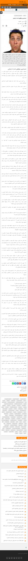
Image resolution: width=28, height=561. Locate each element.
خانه (24, 15)
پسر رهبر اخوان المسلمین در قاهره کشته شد (15, 523)
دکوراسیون (11, 415)
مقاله (16, 431)
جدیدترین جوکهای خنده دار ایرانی (19, 18)
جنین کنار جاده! (21, 476)
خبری (15, 412)
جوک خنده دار (11, 410)
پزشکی (20, 407)
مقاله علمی (11, 431)
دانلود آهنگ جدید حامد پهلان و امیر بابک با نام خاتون (13, 540)
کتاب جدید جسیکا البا (20, 491)
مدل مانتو (13, 430)
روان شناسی (19, 417)
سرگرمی (13, 418)
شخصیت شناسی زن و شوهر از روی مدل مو (15, 532)
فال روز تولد (15, 423)
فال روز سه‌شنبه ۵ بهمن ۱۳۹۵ (19, 450)
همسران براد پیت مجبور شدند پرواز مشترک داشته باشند (13, 500)
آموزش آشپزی (15, 399)
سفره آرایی (7, 418)
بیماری (9, 405)
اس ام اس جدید (11, 402)
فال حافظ (20, 423)
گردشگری (23, 428)
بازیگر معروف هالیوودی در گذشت (17, 503)
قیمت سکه (23, 426)
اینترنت (18, 405)
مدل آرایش (8, 428)
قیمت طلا (17, 426)
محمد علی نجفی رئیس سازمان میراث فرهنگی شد (14, 514)
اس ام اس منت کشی (9, 404)
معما (20, 431)
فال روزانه (8, 423)
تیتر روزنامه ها (22, 410)
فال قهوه (20, 425)
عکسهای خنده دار (5, 420)
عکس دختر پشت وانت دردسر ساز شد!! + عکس (15, 520)
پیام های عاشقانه (13, 407)
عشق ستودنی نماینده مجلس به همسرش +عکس (14, 511)
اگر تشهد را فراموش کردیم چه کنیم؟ (10, 9)
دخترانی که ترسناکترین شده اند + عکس (16, 497)
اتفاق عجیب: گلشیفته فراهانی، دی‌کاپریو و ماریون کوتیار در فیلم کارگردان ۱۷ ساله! (13, 526)
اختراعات (13, 400)
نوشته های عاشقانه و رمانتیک (19, 446)
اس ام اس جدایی (20, 402)
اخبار (24, 400)
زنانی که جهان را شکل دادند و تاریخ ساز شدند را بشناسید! (14, 448)
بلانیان (18, 387)
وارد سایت (15, 460)
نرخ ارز (6, 431)
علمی (24, 422)
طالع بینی (20, 420)
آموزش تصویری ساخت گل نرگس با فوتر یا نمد (15, 470)
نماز (24, 433)
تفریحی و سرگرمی (18, 15)
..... (26, 555)
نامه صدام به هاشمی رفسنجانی (18, 488)
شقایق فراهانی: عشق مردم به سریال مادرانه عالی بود (14, 485)
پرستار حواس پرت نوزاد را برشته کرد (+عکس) (15, 537)
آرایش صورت (23, 399)
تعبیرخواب (20, 408)
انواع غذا (23, 405)
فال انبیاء (7, 422)
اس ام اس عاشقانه (18, 404)
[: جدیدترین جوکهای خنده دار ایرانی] (3, 26)
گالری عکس (6, 426)
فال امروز (12, 422)
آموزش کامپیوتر (8, 399)
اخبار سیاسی (19, 400)
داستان (11, 413)
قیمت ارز (6, 425)
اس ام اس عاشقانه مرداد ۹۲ (19, 494)
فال (17, 422)
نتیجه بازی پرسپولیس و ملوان (18, 505)
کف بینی (11, 426)
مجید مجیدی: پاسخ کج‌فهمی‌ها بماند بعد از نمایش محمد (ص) (13, 480)
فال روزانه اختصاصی (20, 473)
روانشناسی (13, 417)
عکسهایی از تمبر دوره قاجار (20, 444)
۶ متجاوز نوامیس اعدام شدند (18, 482)
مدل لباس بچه (19, 430)
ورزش (21, 433)
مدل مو (7, 430)
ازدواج (8, 400)
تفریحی (10, 408)
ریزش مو (23, 418)
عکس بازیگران (13, 420)
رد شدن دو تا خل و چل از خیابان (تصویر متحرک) (15, 535)
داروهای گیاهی (17, 413)
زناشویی (18, 418)
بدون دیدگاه (22, 390)
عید (20, 422)
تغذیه (15, 408)
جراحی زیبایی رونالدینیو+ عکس (18, 508)
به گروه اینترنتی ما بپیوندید (19, 529)
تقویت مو (5, 408)
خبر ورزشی (20, 412)
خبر (24, 412)
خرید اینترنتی (9, 412)
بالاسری (13, 405)
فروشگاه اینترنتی (14, 425)
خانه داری (4, 410)
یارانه (16, 433)
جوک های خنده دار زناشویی (19, 441)
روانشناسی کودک (6, 417)
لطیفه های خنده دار (16, 428)
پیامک (7, 407)
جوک (17, 410)
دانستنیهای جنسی (19, 415)
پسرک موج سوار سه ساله (19, 517)
